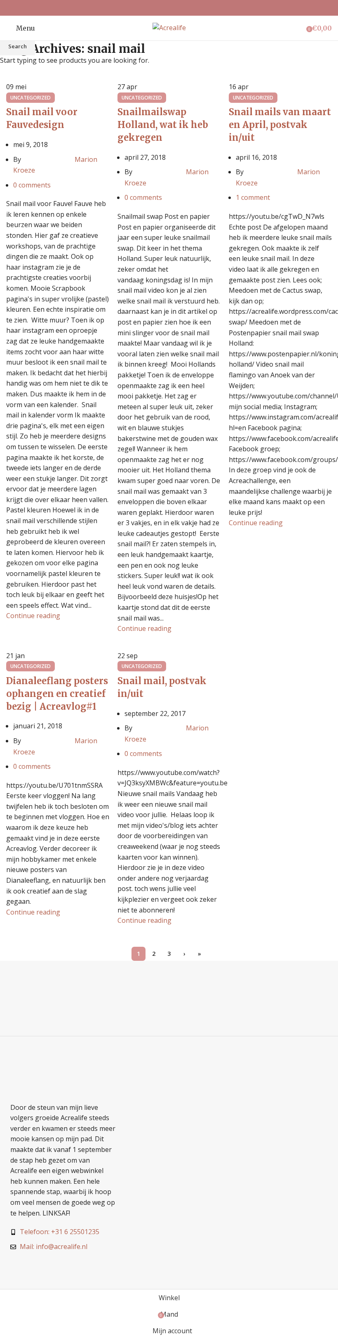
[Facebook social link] (158, 8)
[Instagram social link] (169, 8)
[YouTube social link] (179, 8)
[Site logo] (169, 27)
